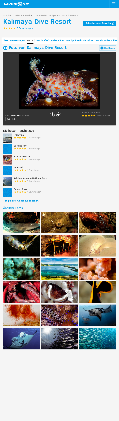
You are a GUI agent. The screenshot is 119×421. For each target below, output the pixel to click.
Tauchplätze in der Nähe (79, 40)
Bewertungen (17, 40)
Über (5, 40)
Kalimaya (14, 115)
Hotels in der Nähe (106, 40)
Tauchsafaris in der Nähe (50, 40)
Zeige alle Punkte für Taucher (21, 200)
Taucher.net (16, 4)
